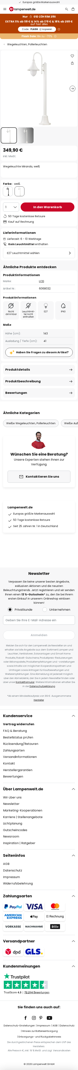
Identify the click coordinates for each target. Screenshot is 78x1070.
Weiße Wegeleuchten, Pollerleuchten (30, 423)
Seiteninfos (14, 855)
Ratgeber (28, 843)
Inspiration (11, 843)
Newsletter (11, 804)
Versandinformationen (20, 757)
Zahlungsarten (14, 750)
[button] (9, 135)
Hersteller (39, 700)
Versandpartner (19, 941)
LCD (41, 281)
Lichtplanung (12, 823)
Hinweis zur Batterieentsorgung (40, 1031)
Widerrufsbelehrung (18, 883)
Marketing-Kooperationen (22, 810)
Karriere (9, 817)
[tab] (39, 746)
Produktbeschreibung (23, 381)
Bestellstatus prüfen (18, 737)
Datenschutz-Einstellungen (19, 1025)
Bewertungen (16, 393)
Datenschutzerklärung (42, 686)
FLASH (37, 29)
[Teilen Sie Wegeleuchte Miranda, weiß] (72, 63)
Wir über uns (12, 797)
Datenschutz (12, 870)
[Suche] (67, 9)
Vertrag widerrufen (18, 724)
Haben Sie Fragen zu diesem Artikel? (42, 352)
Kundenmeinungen (21, 966)
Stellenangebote (30, 817)
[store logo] (24, 9)
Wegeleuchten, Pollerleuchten (27, 44)
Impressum (11, 877)
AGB (6, 864)
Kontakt (9, 763)
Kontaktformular (25, 682)
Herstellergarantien (17, 770)
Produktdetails (17, 369)
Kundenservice (17, 715)
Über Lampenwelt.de (23, 789)
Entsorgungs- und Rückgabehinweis (40, 1036)
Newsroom (11, 836)
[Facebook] (28, 1018)
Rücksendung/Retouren (20, 744)
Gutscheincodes (15, 830)
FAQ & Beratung (15, 731)
